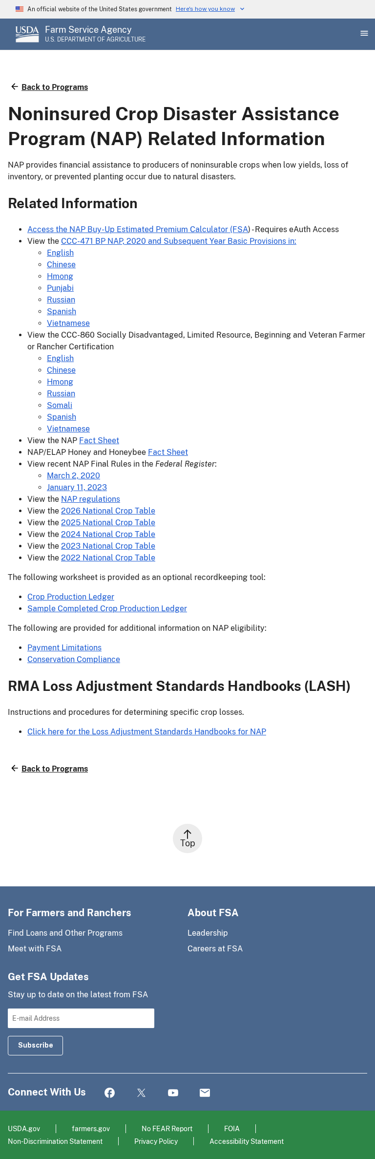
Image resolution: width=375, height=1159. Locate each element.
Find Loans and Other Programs (65, 933)
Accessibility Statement (246, 1141)
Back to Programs (54, 87)
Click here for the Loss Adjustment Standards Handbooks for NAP (146, 731)
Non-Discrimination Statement (55, 1141)
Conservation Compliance (73, 659)
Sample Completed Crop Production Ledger (107, 608)
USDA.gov (24, 1128)
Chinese (61, 264)
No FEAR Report (167, 1128)
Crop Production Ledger (70, 596)
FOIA (232, 1128)
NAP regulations (90, 499)
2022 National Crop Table (108, 557)
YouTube (173, 1093)
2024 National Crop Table (108, 534)
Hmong (60, 276)
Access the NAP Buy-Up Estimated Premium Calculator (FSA (137, 229)
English (60, 253)
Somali (59, 405)
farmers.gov (91, 1128)
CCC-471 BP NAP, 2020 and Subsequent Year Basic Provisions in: (178, 241)
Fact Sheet (99, 440)
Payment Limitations (64, 647)
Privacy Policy (156, 1141)
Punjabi (60, 288)
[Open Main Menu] (363, 34)
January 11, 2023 (77, 487)
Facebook (110, 1093)
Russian (61, 299)
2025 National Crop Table (108, 522)
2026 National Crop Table (108, 510)
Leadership (208, 933)
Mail (205, 1093)
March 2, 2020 (73, 475)
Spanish (61, 311)
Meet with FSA (35, 948)
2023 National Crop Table (108, 546)
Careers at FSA (215, 948)
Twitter (141, 1093)
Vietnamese (68, 323)
